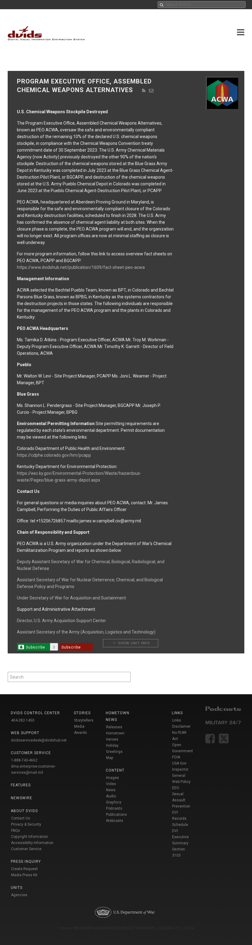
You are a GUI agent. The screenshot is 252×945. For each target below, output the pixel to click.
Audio (111, 796)
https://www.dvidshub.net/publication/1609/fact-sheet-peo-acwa (81, 267)
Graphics (113, 802)
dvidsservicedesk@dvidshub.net (39, 740)
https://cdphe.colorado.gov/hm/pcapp (54, 455)
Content (115, 770)
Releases (114, 727)
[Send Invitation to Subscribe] (151, 90)
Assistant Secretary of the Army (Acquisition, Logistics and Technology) (86, 631)
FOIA (176, 757)
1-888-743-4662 (24, 760)
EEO (175, 788)
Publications (116, 814)
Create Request (24, 869)
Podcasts (114, 808)
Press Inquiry (26, 861)
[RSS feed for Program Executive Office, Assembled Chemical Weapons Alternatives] (144, 90)
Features (21, 785)
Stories (82, 713)
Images (112, 778)
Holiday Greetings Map (114, 751)
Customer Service (26, 849)
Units (16, 887)
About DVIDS (24, 811)
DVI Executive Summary (180, 837)
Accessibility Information (32, 843)
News (111, 790)
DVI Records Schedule (180, 818)
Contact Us (20, 818)
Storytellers (83, 720)
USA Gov (179, 763)
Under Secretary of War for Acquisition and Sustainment (71, 597)
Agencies (19, 895)
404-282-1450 (22, 720)
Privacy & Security (26, 824)
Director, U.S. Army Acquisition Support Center (61, 620)
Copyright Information (29, 837)
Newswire (21, 798)
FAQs (15, 830)
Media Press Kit (24, 875)
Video (111, 784)
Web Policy (181, 782)
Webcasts (114, 821)
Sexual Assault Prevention (181, 800)
